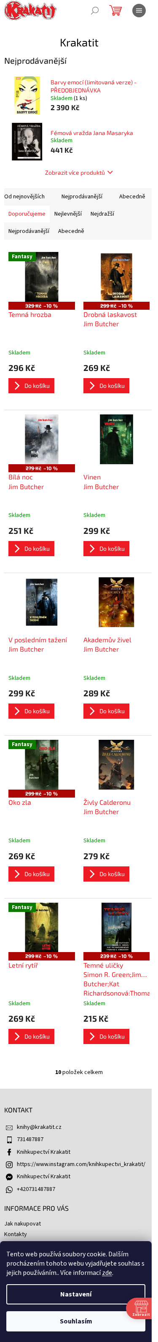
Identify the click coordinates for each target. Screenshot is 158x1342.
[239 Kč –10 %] (116, 927)
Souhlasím (76, 1321)
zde (107, 1272)
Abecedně (132, 196)
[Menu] (139, 10)
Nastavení (75, 1294)
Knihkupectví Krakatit (43, 1152)
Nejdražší (102, 214)
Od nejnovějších (24, 196)
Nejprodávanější (82, 196)
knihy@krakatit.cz (39, 1127)
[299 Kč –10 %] (116, 277)
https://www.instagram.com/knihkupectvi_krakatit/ (81, 1164)
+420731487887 (36, 1189)
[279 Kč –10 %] (41, 439)
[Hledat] (94, 10)
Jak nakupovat (22, 1224)
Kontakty (15, 1234)
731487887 (30, 1139)
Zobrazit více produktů (75, 172)
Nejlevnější (68, 214)
